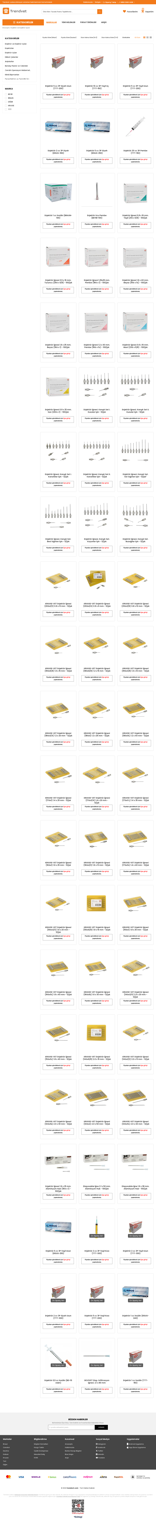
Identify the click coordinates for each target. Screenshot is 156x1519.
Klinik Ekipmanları (12, 75)
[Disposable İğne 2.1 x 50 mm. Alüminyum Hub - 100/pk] (96, 1162)
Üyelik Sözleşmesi (41, 1451)
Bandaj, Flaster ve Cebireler (16, 66)
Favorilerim (132, 11)
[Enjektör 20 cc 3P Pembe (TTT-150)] (135, 126)
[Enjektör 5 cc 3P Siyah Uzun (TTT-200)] (58, 61)
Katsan (6, 1454)
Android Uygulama (136, 1444)
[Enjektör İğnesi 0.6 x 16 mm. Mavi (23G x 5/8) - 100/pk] (135, 320)
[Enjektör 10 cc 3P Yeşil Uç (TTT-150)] (96, 61)
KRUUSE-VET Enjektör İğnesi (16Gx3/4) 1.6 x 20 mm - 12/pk (58, 929)
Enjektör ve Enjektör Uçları (16, 44)
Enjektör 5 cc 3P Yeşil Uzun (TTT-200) (135, 87)
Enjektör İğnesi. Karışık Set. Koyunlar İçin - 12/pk (97, 540)
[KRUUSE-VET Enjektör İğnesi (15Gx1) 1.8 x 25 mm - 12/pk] (135, 903)
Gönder (101, 1427)
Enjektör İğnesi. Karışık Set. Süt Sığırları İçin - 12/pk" (135, 475)
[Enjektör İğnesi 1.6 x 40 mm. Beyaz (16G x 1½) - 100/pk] (135, 256)
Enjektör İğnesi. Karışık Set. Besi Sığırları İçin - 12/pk (58, 540)
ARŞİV (104, 22)
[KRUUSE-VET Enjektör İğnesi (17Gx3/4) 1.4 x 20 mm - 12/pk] (96, 773)
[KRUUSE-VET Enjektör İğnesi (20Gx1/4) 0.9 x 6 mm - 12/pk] (96, 579)
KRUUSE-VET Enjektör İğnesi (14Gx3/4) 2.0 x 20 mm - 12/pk (135, 994)
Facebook (101, 1447)
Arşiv (67, 1458)
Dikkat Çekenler (11, 57)
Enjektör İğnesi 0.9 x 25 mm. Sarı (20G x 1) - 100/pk (58, 410)
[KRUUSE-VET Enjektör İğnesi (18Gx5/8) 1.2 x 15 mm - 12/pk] (96, 644)
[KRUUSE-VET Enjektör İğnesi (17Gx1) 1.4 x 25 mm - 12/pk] (58, 773)
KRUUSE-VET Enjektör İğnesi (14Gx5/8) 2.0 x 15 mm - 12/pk (97, 1058)
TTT (9, 109)
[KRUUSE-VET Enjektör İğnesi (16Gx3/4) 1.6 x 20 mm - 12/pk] (58, 903)
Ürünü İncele (67, 73)
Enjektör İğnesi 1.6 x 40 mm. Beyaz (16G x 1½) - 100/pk (135, 281)
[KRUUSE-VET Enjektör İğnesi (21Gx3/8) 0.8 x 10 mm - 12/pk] (135, 579)
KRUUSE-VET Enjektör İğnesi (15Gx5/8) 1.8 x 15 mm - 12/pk (96, 928)
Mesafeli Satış (39, 1454)
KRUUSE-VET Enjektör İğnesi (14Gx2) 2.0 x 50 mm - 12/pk (97, 1122)
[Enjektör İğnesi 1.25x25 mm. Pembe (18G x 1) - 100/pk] (96, 256)
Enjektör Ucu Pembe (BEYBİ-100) (97, 216)
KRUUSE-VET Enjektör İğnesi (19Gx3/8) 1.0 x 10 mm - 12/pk (135, 669)
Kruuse (6, 1458)
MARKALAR (51, 22)
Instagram (101, 1444)
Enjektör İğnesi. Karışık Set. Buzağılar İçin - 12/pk (135, 540)
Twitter (100, 1451)
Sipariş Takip (110, 2)
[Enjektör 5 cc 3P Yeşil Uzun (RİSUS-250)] (58, 1226)
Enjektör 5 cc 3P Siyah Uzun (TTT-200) (58, 87)
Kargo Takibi (39, 1447)
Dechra (6, 1451)
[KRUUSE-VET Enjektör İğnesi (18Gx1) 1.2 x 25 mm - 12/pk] (96, 709)
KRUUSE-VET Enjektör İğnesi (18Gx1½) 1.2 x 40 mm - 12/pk (135, 734)
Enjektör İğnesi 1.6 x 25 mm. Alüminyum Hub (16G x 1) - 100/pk (58, 1188)
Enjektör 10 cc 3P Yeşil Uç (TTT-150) (97, 87)
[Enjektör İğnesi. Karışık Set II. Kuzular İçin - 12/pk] (135, 385)
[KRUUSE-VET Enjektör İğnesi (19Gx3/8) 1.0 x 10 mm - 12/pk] (135, 644)
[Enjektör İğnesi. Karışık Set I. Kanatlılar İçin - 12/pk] (58, 450)
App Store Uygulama (137, 1447)
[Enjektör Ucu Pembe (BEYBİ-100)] (96, 191)
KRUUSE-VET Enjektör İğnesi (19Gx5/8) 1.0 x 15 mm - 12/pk (58, 669)
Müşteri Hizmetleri (41, 1444)
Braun (5, 1444)
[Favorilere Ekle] (58, 73)
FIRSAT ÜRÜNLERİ (88, 22)
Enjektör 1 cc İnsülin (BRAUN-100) (58, 216)
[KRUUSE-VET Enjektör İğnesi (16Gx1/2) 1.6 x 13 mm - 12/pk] (96, 838)
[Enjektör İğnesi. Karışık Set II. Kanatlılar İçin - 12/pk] (96, 450)
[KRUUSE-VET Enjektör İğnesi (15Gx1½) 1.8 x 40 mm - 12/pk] (58, 1032)
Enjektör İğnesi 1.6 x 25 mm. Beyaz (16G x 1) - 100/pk (58, 346)
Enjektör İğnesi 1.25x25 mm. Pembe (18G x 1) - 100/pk (97, 281)
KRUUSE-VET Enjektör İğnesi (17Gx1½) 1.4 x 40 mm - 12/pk (135, 863)
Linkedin (100, 1454)
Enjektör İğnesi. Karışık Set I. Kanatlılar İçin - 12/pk (58, 475)
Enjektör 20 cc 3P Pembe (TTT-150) (135, 151)
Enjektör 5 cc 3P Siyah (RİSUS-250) (96, 151)
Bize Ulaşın (69, 1454)
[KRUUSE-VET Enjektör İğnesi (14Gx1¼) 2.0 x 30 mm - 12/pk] (58, 1097)
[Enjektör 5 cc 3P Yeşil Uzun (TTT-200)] (135, 61)
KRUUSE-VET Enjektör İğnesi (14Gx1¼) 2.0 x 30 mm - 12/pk (58, 1122)
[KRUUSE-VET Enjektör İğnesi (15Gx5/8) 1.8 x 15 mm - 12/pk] (96, 903)
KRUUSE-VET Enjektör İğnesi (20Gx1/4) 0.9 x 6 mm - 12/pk (97, 605)
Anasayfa (69, 1444)
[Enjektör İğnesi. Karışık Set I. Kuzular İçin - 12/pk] (96, 385)
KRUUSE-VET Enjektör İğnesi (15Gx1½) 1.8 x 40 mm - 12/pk (58, 1058)
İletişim (98, 2)
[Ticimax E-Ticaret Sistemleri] (78, 1517)
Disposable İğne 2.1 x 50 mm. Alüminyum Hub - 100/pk (97, 1187)
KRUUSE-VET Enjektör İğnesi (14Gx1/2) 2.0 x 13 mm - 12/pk (135, 1058)
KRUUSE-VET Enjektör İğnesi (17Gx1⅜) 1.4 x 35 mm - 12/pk (135, 799)
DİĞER (10, 102)
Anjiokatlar (9, 61)
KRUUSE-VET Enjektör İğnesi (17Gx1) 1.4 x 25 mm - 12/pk (58, 799)
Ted (4, 1461)
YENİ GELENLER (68, 22)
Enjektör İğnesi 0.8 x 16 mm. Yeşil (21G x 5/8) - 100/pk (135, 216)
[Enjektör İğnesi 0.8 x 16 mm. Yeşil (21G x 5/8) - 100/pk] (135, 191)
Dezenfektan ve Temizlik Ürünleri (18, 79)
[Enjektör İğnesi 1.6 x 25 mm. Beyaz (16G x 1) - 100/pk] (58, 320)
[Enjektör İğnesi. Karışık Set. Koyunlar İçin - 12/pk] (96, 514)
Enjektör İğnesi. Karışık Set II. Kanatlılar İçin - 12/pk (96, 475)
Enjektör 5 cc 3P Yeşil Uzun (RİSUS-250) (58, 1252)
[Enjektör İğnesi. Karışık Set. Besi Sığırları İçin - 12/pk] (58, 514)
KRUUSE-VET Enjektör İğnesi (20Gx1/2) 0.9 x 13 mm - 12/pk (58, 605)
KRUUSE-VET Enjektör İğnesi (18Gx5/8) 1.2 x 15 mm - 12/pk (96, 669)
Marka (9, 88)
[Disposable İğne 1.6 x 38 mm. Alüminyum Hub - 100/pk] (135, 1162)
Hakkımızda (88, 2)
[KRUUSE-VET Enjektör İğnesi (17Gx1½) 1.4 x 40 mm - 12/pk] (135, 838)
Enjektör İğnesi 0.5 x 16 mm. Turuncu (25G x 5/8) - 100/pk (58, 281)
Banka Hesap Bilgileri (73, 1451)
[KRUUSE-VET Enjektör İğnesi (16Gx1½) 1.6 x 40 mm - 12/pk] (58, 967)
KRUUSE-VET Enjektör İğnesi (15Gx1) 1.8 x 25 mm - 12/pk (135, 928)
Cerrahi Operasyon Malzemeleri (18, 70)
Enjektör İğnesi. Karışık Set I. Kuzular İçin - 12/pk (97, 410)
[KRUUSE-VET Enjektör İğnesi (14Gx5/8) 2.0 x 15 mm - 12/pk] (96, 1032)
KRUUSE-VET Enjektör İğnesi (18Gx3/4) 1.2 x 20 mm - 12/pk (58, 734)
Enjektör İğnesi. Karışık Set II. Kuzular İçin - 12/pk (135, 410)
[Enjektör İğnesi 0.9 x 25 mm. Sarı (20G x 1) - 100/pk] (58, 385)
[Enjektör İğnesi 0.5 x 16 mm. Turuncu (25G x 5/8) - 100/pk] (58, 256)
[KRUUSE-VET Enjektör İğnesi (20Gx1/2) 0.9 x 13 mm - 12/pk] (58, 579)
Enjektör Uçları (11, 53)
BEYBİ (10, 94)
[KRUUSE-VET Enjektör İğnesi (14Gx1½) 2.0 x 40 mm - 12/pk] (135, 1097)
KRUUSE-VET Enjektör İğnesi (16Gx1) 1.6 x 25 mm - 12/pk (58, 863)
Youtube (101, 1458)
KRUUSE (11, 106)
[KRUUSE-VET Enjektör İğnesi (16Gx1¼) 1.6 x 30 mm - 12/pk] (96, 967)
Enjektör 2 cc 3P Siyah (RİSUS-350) (58, 151)
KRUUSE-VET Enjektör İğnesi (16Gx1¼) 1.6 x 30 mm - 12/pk (96, 993)
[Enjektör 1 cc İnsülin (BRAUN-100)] (58, 191)
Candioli (6, 1447)
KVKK (36, 1458)
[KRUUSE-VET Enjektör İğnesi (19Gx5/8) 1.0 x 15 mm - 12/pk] (58, 644)
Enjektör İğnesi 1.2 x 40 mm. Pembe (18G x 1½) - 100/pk (97, 346)
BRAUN (10, 98)
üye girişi (66, 95)
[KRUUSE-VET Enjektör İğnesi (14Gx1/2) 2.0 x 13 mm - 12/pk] (135, 1032)
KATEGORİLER (25, 22)
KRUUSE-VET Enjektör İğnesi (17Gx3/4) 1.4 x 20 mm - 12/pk (97, 800)
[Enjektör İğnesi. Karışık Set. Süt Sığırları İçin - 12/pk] (135, 450)
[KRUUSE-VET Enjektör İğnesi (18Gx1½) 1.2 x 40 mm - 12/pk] (135, 709)
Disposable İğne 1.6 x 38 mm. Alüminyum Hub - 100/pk (135, 1187)
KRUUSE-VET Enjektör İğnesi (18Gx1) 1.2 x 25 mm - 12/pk (97, 734)
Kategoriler (12, 38)
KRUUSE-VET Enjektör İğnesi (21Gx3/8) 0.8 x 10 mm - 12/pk (135, 605)
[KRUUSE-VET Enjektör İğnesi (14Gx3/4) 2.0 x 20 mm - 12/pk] (135, 967)
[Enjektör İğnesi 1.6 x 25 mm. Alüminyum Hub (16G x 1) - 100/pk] (58, 1162)
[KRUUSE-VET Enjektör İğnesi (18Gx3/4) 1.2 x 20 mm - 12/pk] (58, 709)
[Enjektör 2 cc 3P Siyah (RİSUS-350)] (58, 126)
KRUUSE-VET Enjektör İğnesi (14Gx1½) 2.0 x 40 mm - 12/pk (135, 1122)
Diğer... (5, 1464)
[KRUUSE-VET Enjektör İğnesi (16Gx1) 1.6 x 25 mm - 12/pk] (58, 838)
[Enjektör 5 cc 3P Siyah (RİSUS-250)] (96, 126)
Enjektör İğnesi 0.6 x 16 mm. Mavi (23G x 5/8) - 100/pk (135, 346)
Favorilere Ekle (58, 591)
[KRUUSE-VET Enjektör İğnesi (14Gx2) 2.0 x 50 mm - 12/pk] (96, 1097)
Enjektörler (9, 48)
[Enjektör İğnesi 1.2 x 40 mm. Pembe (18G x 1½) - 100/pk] (96, 320)
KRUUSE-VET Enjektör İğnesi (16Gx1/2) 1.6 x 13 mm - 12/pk (96, 863)
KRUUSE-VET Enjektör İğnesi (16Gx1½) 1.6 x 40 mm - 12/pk (58, 993)
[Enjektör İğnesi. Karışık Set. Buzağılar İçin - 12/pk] (135, 514)
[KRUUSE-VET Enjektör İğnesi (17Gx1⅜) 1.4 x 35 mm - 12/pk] (135, 773)
